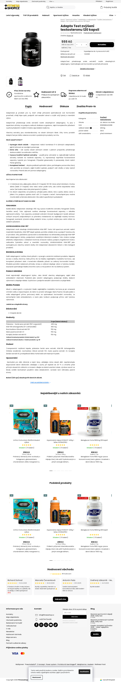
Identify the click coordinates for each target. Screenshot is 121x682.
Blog (7, 640)
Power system (51, 664)
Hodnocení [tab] (45, 106)
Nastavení (36, 677)
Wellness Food (100, 664)
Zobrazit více (60, 599)
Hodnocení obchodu (60, 569)
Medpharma (81, 664)
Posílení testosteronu (105, 118)
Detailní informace (87, 69)
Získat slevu (74, 616)
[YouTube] (51, 625)
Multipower (20, 664)
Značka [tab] (86, 106)
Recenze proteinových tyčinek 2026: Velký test (102, 620)
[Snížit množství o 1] (76, 44)
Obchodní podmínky (39, 1)
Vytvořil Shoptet (109, 680)
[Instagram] (41, 625)
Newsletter (10, 631)
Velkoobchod (11, 626)
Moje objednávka (22, 1)
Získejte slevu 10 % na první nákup (75, 609)
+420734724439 (45, 619)
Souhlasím (84, 672)
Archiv (96, 634)
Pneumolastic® (30, 664)
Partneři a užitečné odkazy (16, 643)
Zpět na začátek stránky (39, 382)
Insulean (90, 664)
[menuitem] (12, 15)
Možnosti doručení (67, 57)
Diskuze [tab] (64, 106)
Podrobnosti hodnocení (92, 33)
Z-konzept (41, 664)
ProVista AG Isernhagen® (66, 664)
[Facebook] (36, 625)
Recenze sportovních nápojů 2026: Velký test (101, 615)
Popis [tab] (28, 106)
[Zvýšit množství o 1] (86, 44)
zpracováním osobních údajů (70, 622)
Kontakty (9, 1)
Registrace (109, 1)
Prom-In (70, 36)
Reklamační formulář (14, 623)
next (113, 437)
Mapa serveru (11, 637)
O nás (8, 629)
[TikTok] (55, 625)
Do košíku (102, 45)
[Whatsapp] (46, 625)
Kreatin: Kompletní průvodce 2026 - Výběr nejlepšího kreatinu (101, 627)
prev (7, 437)
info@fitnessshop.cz (46, 615)
